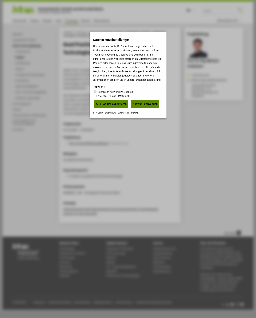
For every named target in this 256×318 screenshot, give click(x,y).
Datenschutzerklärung (148, 80)
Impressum (110, 112)
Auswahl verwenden (145, 103)
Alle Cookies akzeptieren (111, 103)
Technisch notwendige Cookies (115, 92)
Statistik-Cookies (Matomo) (113, 96)
